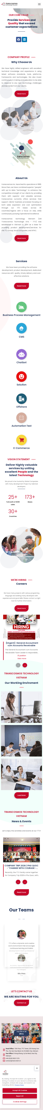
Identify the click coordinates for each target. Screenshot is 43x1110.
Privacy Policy (19, 1085)
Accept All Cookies (20, 1090)
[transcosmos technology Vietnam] (9, 4)
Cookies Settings (20, 1102)
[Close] (37, 1068)
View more (21, 658)
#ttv (21, 1034)
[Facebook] (18, 39)
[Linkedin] (24, 39)
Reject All (19, 1096)
